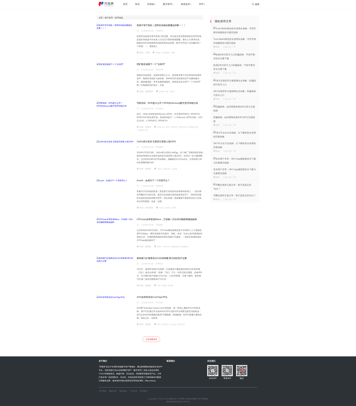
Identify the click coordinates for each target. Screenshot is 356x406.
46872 (160, 31)
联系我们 (144, 391)
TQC (159, 286)
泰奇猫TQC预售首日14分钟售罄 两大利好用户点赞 (162, 258)
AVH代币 (165, 324)
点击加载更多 (151, 339)
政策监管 (185, 4)
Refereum (161, 127)
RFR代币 (173, 127)
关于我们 (103, 391)
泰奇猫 (170, 286)
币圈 (173, 53)
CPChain (166, 247)
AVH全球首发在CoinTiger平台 (152, 297)
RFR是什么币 (143, 130)
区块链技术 (166, 53)
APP (201, 4)
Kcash (161, 208)
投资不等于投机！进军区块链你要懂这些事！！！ (161, 25)
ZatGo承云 (167, 169)
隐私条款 (123, 391)
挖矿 (167, 92)
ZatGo (159, 169)
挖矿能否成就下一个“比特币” (151, 64)
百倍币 (173, 208)
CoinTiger (173, 324)
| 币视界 (180, 399)
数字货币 (167, 4)
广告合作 (133, 391)
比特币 (172, 92)
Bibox (159, 247)
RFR (167, 127)
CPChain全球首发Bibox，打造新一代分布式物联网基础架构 (167, 219)
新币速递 (119, 18)
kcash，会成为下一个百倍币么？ (153, 180)
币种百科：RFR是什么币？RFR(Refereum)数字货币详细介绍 (167, 103)
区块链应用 (175, 247)
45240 (160, 186)
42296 (160, 70)
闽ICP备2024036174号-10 (178, 402)
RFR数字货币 (193, 127)
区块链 (150, 4)
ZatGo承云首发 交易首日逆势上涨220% (156, 141)
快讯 (137, 4)
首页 (125, 4)
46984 (160, 147)
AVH (159, 324)
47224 (160, 302)
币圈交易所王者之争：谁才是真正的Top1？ (234, 195)
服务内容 (113, 391)
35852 (160, 225)
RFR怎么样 (182, 127)
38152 (160, 264)
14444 (160, 108)
